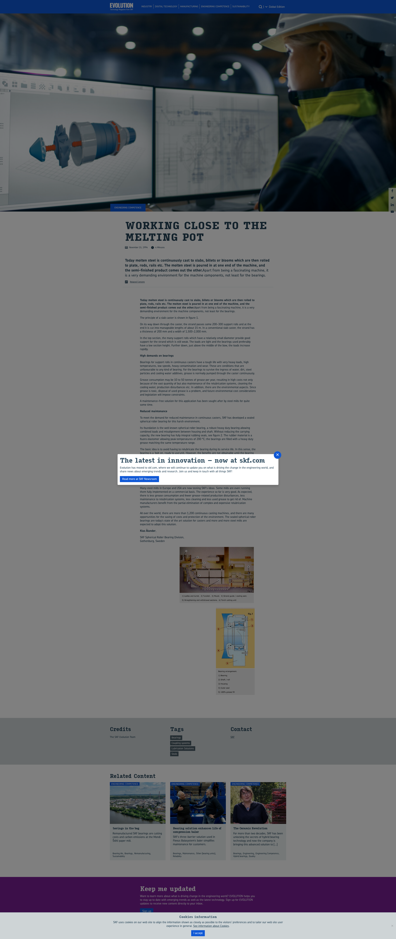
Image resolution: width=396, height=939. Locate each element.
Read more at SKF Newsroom (139, 479)
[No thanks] (392, 925)
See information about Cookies (211, 926)
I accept (198, 933)
